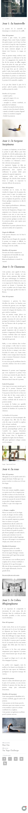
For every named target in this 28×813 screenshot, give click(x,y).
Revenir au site (8, 1)
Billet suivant (5, 748)
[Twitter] (10, 759)
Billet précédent (6, 742)
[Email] (21, 759)
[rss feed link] (5, 763)
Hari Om (5, 745)
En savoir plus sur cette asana (10, 575)
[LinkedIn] (16, 759)
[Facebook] (4, 759)
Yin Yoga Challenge (10, 750)
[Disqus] (14, 785)
